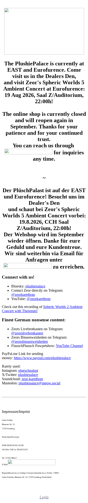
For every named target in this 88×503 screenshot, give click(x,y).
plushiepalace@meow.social (39, 383)
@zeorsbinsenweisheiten (29, 342)
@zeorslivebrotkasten (27, 333)
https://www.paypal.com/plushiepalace (42, 358)
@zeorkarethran (23, 295)
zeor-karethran (32, 379)
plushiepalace (35, 286)
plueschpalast (28, 370)
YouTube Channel (69, 346)
